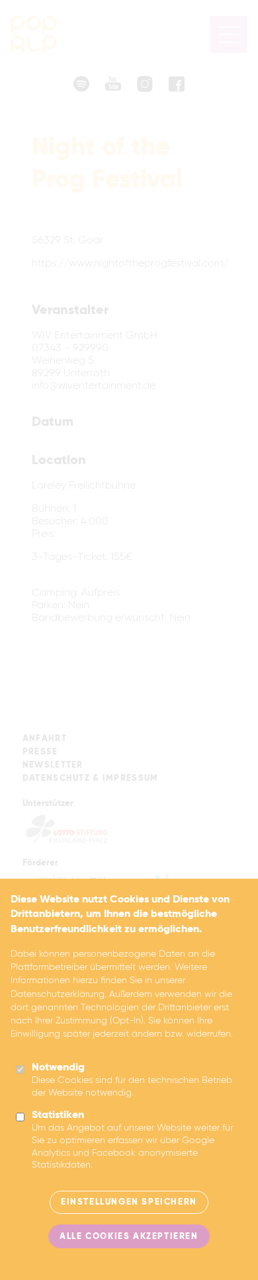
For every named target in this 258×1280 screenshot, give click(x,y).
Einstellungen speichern (129, 1202)
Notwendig (58, 1067)
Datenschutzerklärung (58, 994)
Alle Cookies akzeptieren (129, 1236)
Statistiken (58, 1115)
